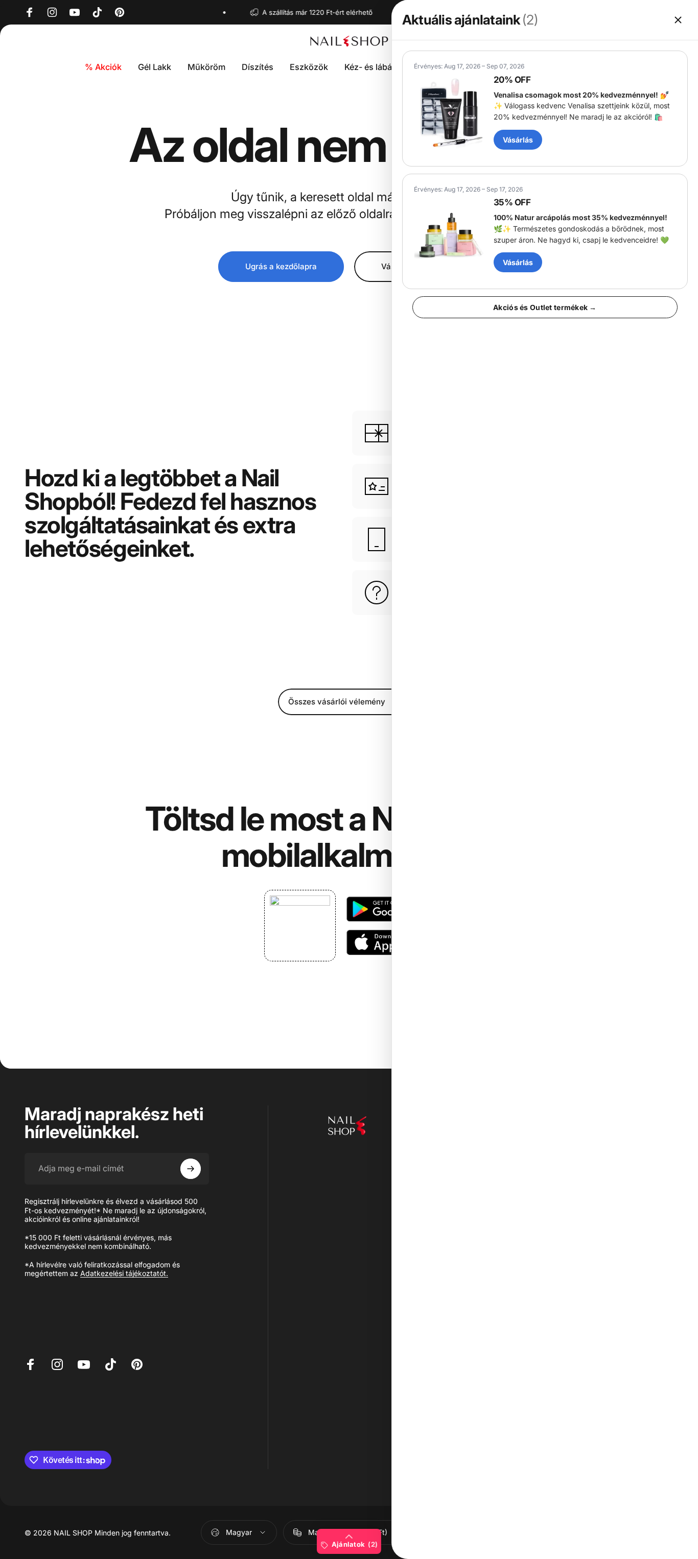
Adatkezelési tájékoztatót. (124, 1273)
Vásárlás (518, 139)
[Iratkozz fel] (190, 1169)
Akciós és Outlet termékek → (545, 307)
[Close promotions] (678, 20)
